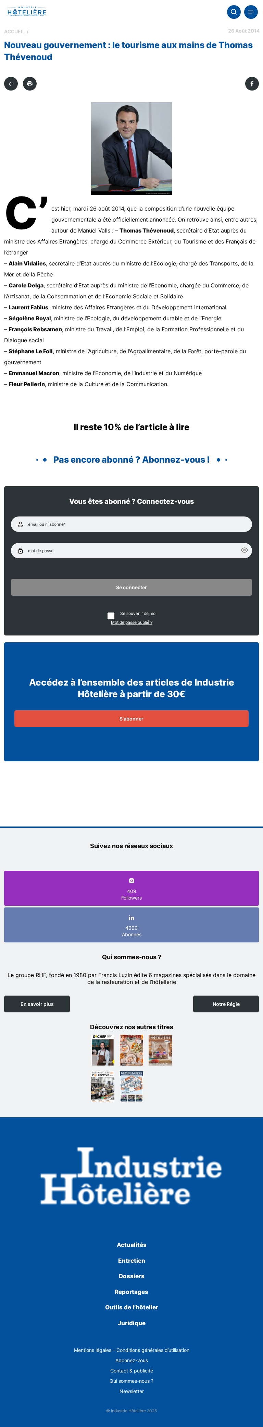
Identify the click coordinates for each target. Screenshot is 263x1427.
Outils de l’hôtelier (131, 1307)
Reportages (131, 1291)
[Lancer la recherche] (234, 12)
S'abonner (131, 719)
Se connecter (131, 587)
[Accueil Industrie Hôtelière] (26, 12)
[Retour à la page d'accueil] (131, 1178)
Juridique (132, 1323)
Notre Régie (226, 1004)
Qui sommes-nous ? (131, 1381)
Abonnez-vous (131, 1360)
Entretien (131, 1260)
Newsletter (132, 1391)
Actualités (132, 1244)
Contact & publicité (131, 1371)
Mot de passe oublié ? (131, 622)
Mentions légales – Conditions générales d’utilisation (131, 1350)
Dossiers (132, 1276)
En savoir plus (37, 1004)
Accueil (14, 31)
